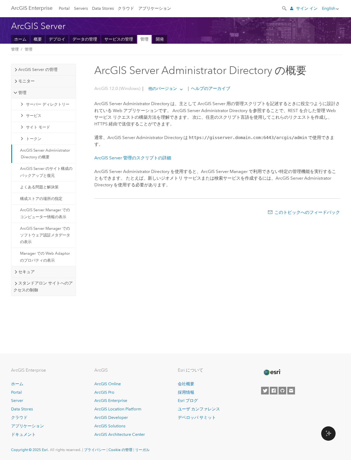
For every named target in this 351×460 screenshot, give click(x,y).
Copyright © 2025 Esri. (30, 450)
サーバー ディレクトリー (47, 104)
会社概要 (186, 383)
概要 (38, 39)
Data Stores (103, 8)
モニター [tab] (26, 81)
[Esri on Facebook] (274, 390)
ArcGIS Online (107, 383)
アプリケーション (154, 8)
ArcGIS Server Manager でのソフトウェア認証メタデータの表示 (45, 235)
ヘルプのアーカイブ (210, 88)
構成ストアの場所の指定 (41, 198)
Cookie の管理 (120, 450)
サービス (33, 115)
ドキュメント (23, 434)
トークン (33, 138)
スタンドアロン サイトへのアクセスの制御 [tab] (42, 286)
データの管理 (84, 39)
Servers (81, 8)
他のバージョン (162, 88)
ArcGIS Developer (111, 417)
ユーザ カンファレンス (199, 409)
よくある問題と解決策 (39, 187)
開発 (160, 39)
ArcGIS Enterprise (31, 8)
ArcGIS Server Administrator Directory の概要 (45, 153)
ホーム (20, 39)
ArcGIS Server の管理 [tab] (38, 69)
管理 (144, 39)
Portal (64, 8)
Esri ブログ (188, 400)
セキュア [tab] (26, 271)
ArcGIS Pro (104, 392)
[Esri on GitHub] (282, 390)
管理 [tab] (22, 92)
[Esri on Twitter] (265, 390)
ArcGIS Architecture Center (119, 434)
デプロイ (57, 39)
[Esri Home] (272, 372)
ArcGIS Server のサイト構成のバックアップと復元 (46, 172)
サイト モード (38, 127)
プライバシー (95, 450)
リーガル (142, 450)
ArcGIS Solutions (109, 426)
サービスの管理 (118, 39)
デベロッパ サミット (197, 417)
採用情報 (186, 392)
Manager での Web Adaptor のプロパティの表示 (45, 256)
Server (17, 400)
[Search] (285, 8)
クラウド (126, 8)
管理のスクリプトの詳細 (132, 157)
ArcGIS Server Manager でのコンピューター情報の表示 (45, 213)
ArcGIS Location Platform (117, 409)
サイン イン (307, 8)
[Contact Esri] (291, 390)
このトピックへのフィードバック (307, 212)
